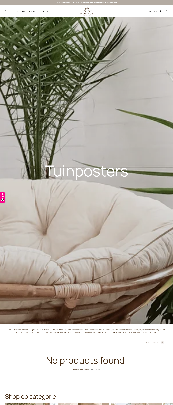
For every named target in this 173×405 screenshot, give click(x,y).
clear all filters (95, 369)
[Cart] (166, 11)
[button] (155, 342)
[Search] (6, 11)
